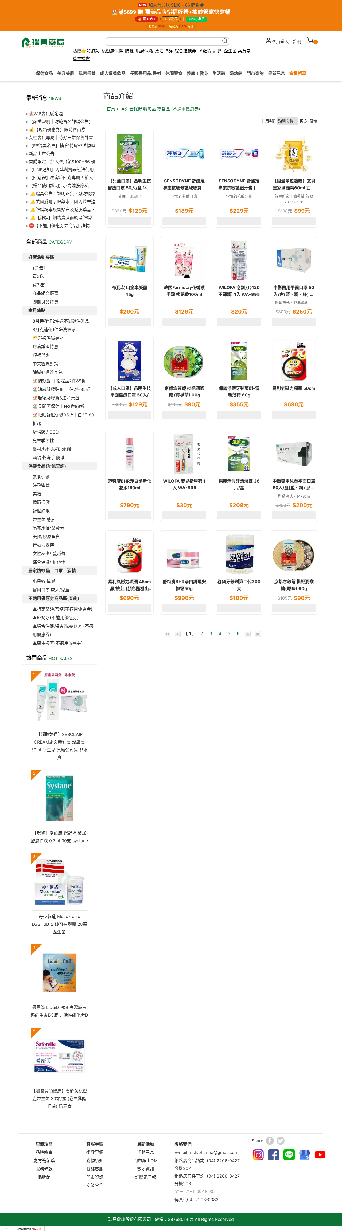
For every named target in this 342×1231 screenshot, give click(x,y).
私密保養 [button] (87, 73)
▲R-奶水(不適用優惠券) (56, 617)
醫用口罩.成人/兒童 (51, 589)
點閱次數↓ (287, 121)
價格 (313, 121)
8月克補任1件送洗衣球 (54, 329)
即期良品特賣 (45, 301)
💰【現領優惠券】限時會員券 (57, 129)
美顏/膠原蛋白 (46, 536)
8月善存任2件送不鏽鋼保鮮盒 (61, 321)
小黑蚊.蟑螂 (44, 581)
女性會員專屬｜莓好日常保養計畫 (61, 137)
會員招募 (297, 73)
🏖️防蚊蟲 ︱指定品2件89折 (59, 380)
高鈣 (217, 50)
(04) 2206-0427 (223, 1160)
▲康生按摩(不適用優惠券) (58, 643)
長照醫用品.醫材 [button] (145, 73)
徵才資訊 (145, 1169)
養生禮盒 (81, 58)
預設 (303, 121)
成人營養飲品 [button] (113, 73)
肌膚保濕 (144, 50)
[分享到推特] (281, 1141)
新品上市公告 (42, 153)
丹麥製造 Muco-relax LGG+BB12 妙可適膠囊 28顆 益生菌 (59, 924)
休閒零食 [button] (173, 73)
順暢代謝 (41, 355)
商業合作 (94, 1185)
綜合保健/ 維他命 (49, 562)
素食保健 (41, 476)
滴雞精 (204, 50)
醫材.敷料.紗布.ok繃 (52, 449)
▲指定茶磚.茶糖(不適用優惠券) (62, 609)
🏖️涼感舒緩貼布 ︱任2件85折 (61, 389)
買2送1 (39, 276)
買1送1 (39, 267)
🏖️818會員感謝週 (46, 113)
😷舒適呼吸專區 (48, 338)
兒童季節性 (43, 440)
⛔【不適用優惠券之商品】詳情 (59, 225)
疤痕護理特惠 (45, 346)
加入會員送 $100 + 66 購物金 (176, 5)
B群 (169, 50)
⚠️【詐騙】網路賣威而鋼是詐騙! (60, 217)
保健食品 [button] (44, 73)
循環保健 (41, 502)
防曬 (129, 50)
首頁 (111, 108)
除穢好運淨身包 (48, 372)
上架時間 (268, 121)
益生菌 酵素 (44, 519)
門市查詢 (255, 73)
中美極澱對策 (45, 363)
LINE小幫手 (196, 19)
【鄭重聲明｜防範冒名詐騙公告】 (61, 121)
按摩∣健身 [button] (197, 73)
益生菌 (230, 50)
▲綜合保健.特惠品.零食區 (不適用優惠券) (160, 108)
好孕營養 (41, 485)
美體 (37, 493)
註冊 (297, 41)
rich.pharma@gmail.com (214, 1152)
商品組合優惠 (45, 293)
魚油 (159, 50)
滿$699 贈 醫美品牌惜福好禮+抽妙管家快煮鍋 (174, 12)
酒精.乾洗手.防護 (49, 457)
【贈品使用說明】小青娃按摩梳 (59, 185)
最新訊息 (276, 73)
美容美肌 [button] (65, 73)
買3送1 (39, 284)
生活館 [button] (218, 73)
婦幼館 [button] (236, 73)
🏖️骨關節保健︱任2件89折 (58, 406)
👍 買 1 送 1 (146, 19)
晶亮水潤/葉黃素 (48, 528)
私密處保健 (112, 50)
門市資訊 (94, 1177)
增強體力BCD (46, 432)
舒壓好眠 (41, 511)
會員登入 (280, 41)
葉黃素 (244, 50)
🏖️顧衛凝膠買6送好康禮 (56, 397)
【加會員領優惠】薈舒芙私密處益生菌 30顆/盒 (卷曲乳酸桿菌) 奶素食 (59, 1098)
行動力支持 (43, 545)
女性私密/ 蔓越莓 (49, 553)
